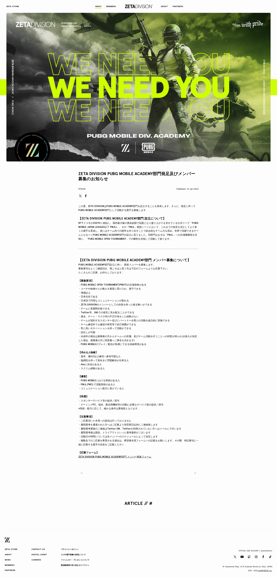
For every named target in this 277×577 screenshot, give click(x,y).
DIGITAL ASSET (39, 555)
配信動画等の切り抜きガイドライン (75, 565)
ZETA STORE (11, 549)
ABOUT (8, 555)
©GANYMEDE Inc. (265, 571)
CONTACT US (38, 549)
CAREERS (36, 560)
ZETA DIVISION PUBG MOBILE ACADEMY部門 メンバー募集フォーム (114, 456)
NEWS (8, 560)
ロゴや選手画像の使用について (73, 555)
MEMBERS (10, 565)
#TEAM (81, 189)
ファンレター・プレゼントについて (75, 560)
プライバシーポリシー (70, 549)
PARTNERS (10, 570)
